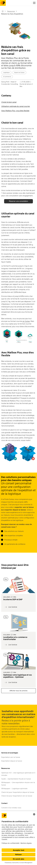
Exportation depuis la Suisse (11, 761)
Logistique (6, 72)
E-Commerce (7, 76)
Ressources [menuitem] (11, 11)
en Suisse (26, 321)
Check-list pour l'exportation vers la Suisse (16, 796)
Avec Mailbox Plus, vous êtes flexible (15, 111)
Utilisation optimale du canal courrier (15, 106)
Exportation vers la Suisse (10, 757)
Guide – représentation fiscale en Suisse (16, 779)
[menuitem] (3, 11)
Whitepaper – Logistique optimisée (14, 788)
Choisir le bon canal (8, 102)
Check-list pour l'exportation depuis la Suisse (17, 792)
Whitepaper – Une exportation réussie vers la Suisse (18, 783)
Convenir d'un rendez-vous (11, 808)
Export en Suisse (19, 72)
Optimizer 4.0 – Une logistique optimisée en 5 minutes (18, 774)
